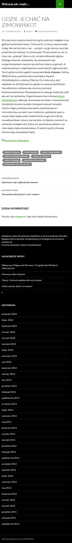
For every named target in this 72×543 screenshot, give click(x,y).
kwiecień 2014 (9, 367)
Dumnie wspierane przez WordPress (18, 539)
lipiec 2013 (7, 409)
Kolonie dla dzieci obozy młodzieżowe (21, 244)
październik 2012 (10, 457)
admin (29, 31)
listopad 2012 (9, 451)
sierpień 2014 (9, 344)
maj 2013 (6, 421)
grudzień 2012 (9, 445)
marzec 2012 (8, 499)
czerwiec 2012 (9, 481)
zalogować (20, 216)
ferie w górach (12, 152)
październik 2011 (10, 523)
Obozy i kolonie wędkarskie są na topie (22, 280)
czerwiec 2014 (9, 356)
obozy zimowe (12, 160)
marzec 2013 (8, 433)
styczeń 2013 (8, 439)
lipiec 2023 (7, 320)
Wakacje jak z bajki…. (16, 4)
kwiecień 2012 (9, 493)
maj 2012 (6, 487)
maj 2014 (6, 362)
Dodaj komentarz (47, 31)
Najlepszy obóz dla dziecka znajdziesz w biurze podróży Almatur (35, 235)
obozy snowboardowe (16, 156)
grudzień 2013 (9, 385)
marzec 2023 (8, 332)
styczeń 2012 (8, 505)
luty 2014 (7, 379)
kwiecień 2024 (9, 314)
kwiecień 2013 (9, 427)
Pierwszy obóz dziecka (13, 274)
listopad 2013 (9, 391)
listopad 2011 (9, 517)
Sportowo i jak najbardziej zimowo (20, 180)
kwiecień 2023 (9, 326)
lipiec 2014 (7, 350)
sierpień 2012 (9, 469)
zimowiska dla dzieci (34, 160)
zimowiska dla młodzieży (17, 164)
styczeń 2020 (8, 338)
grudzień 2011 (9, 511)
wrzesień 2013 (9, 403)
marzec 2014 (8, 373)
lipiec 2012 (7, 475)
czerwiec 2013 (9, 415)
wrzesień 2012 (9, 463)
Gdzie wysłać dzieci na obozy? (17, 286)
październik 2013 (10, 397)
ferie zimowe (30, 152)
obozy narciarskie (51, 152)
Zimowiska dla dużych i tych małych (20, 192)
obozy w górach (41, 156)
